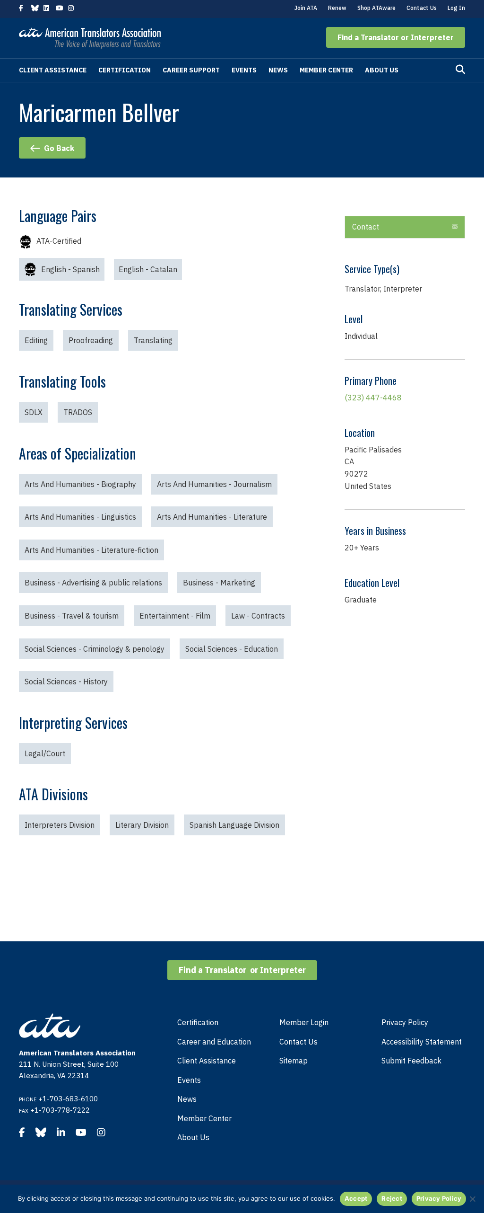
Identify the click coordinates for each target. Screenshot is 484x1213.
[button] (395, 37)
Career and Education (214, 1041)
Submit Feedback (411, 1060)
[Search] (460, 69)
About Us (381, 70)
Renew (337, 7)
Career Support (191, 70)
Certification (124, 70)
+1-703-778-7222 (60, 1110)
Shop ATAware (376, 7)
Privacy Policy (404, 1022)
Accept (356, 1198)
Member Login (303, 1022)
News (278, 70)
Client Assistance (52, 70)
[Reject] (472, 1199)
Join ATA (305, 7)
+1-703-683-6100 (68, 1098)
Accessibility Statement (421, 1041)
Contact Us (421, 7)
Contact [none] (365, 226)
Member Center (326, 70)
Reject (391, 1198)
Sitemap (293, 1060)
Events (244, 70)
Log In (456, 7)
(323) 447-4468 (373, 397)
